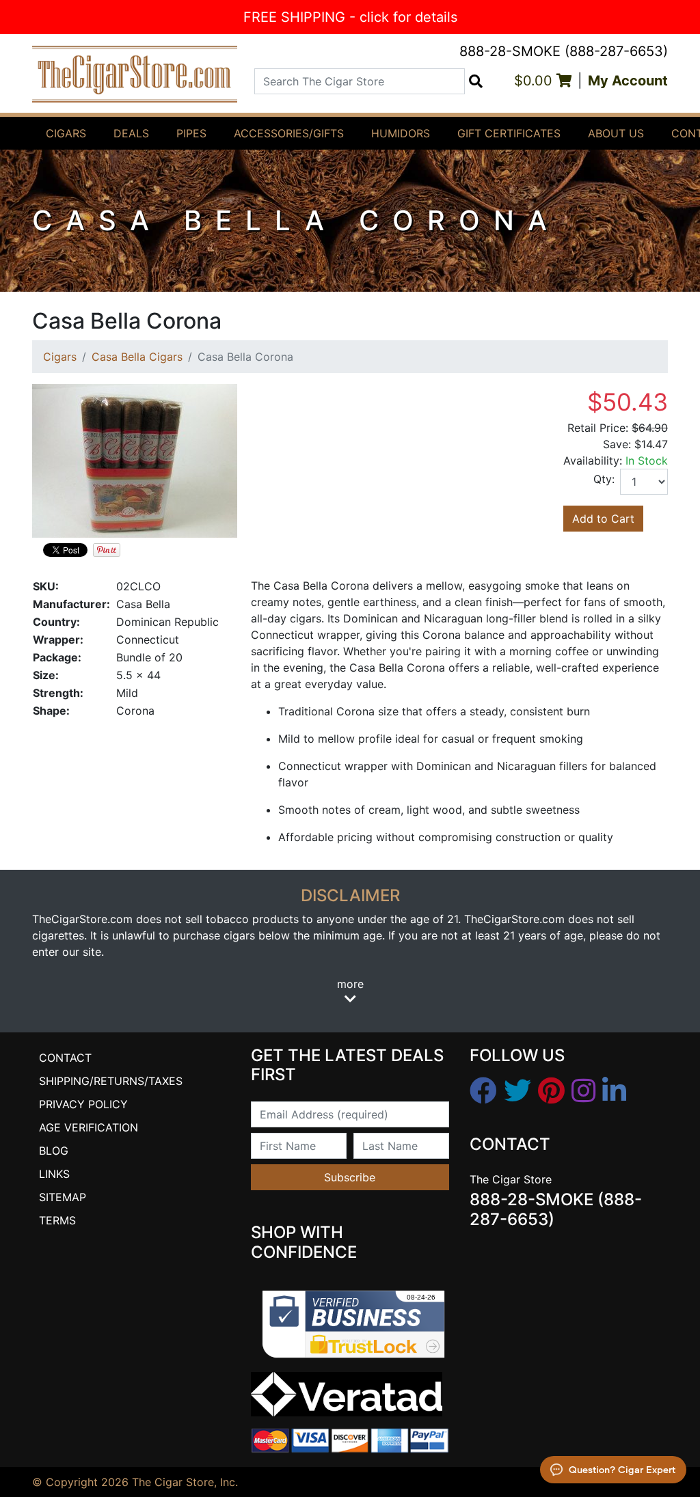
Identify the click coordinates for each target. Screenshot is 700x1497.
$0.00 (535, 80)
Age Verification (88, 1127)
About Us (616, 133)
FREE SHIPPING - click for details (350, 17)
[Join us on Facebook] (483, 1091)
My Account (628, 80)
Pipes (191, 133)
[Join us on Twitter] (517, 1091)
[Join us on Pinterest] (551, 1091)
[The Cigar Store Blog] (614, 1091)
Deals (131, 133)
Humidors (400, 133)
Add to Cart (603, 518)
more (350, 984)
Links (54, 1174)
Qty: (604, 479)
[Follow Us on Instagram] (583, 1091)
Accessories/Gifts (289, 133)
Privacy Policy (83, 1104)
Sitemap (62, 1197)
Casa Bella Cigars (137, 356)
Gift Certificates (509, 133)
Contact (65, 1058)
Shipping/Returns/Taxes (111, 1081)
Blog (53, 1150)
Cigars (66, 133)
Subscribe (349, 1177)
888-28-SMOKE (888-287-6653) (563, 51)
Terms (57, 1220)
